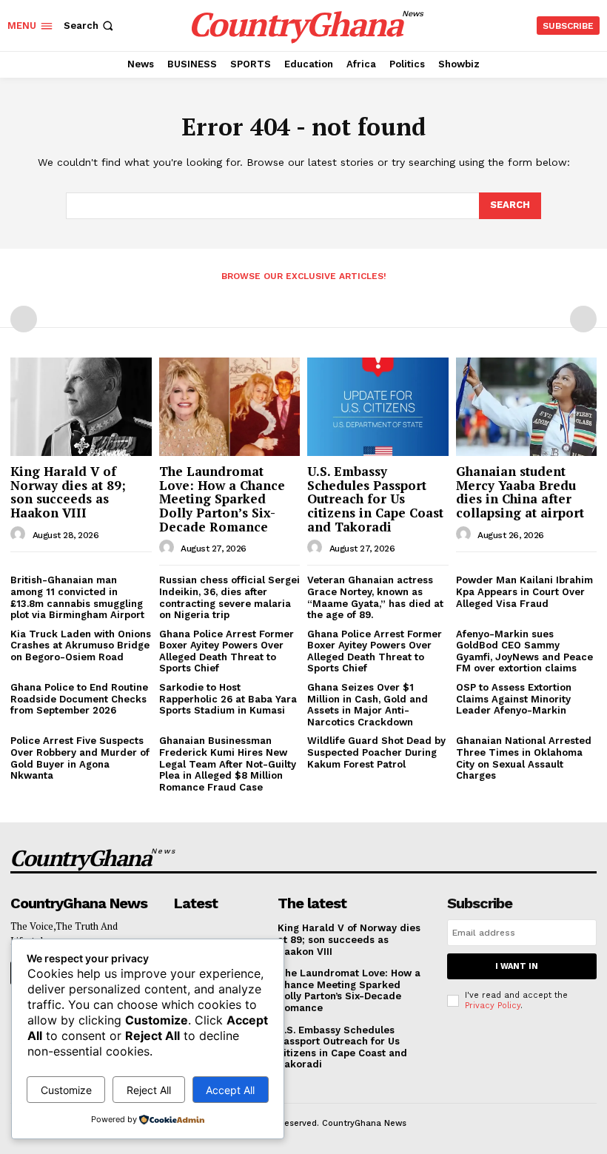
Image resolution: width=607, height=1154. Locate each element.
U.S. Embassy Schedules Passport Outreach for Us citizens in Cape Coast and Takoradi (375, 499)
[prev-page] (23, 319)
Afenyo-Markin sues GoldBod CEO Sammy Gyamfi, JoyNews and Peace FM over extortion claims (524, 651)
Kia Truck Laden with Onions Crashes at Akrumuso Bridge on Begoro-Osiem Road (80, 645)
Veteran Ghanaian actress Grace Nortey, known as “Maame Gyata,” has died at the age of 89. (375, 597)
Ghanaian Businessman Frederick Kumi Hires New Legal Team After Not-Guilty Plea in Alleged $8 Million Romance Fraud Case (227, 763)
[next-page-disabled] (583, 319)
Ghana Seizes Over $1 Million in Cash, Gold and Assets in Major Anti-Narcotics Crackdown (367, 705)
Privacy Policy (492, 1005)
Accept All (230, 1090)
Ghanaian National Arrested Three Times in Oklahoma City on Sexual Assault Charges (523, 758)
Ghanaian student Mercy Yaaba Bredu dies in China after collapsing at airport (520, 492)
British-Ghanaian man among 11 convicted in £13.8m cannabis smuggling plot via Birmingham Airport (77, 597)
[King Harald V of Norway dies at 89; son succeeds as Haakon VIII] (81, 407)
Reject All (149, 1090)
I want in (516, 966)
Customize (66, 1090)
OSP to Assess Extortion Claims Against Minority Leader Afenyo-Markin (513, 699)
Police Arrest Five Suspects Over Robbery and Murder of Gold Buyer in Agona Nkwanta (80, 758)
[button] (90, 25)
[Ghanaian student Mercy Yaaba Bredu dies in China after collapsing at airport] (526, 407)
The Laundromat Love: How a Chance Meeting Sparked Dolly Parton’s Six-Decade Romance (222, 499)
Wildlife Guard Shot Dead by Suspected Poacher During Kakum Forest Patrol (376, 752)
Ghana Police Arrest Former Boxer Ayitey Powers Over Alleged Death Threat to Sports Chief (226, 651)
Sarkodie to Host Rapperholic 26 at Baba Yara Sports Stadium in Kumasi (228, 699)
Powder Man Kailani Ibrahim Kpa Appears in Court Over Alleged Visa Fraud (524, 591)
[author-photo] (20, 534)
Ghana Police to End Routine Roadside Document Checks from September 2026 (79, 699)
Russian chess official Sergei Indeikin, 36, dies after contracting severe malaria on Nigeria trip (229, 597)
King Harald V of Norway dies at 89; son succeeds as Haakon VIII (68, 492)
